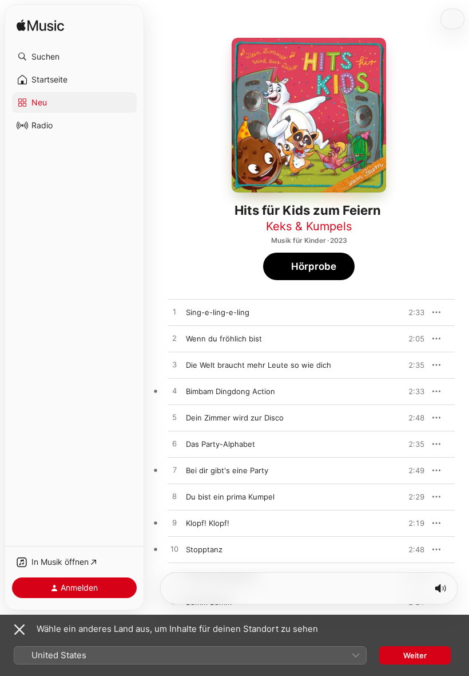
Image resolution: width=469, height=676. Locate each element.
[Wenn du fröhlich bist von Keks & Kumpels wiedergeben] (174, 338)
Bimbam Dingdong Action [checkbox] (230, 391)
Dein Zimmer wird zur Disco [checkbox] (235, 417)
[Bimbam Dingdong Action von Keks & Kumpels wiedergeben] (174, 391)
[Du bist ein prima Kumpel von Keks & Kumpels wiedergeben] (174, 497)
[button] (74, 56)
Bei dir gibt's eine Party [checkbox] (227, 470)
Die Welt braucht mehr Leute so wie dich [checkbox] (258, 365)
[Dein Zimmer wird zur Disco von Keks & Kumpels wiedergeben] (174, 417)
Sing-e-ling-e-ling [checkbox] (217, 312)
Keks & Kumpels (309, 226)
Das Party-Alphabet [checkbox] (220, 444)
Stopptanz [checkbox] (204, 549)
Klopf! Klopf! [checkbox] (207, 523)
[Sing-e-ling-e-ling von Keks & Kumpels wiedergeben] (174, 312)
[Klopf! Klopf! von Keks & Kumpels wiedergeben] (174, 523)
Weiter (415, 655)
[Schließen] (19, 629)
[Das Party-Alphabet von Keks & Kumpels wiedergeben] (174, 444)
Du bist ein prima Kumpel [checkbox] (230, 496)
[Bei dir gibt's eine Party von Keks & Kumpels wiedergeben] (174, 470)
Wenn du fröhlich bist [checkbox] (224, 338)
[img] (40, 26)
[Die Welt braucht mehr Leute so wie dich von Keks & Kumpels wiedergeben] (174, 365)
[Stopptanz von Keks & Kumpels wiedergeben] (174, 549)
